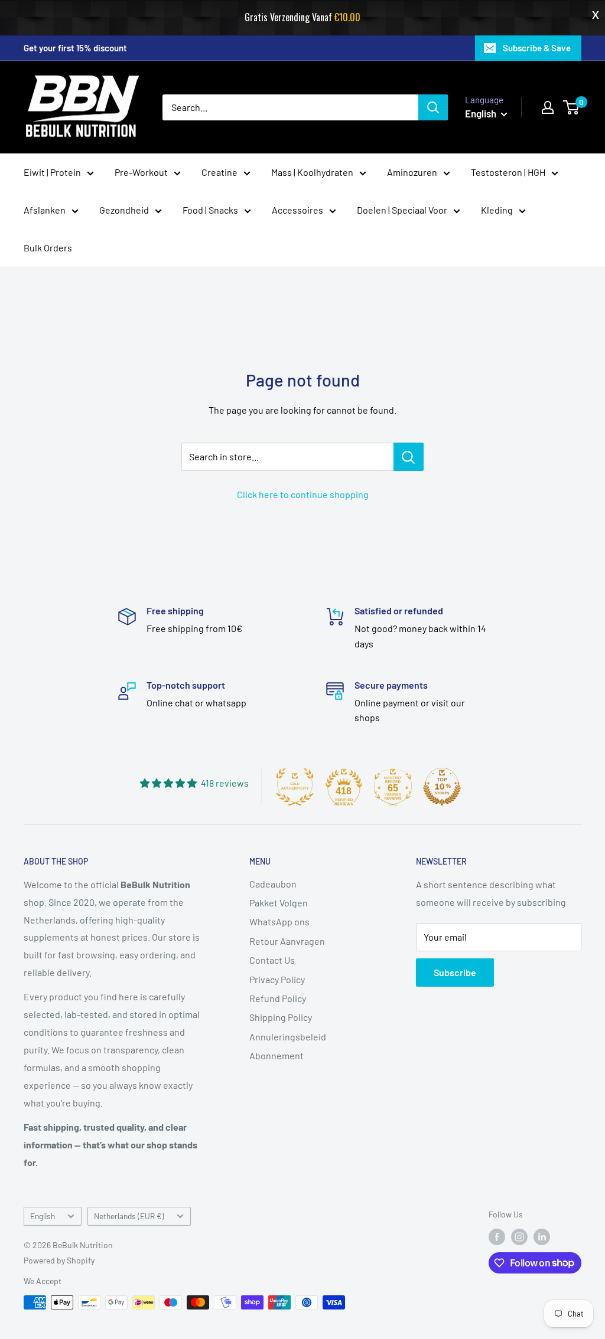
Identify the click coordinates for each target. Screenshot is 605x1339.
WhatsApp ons (279, 921)
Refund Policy (277, 998)
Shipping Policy (280, 1017)
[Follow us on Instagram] (519, 1237)
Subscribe (455, 972)
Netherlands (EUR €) (129, 1216)
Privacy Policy (277, 979)
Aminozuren (412, 172)
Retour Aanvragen (287, 941)
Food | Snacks (210, 209)
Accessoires (297, 209)
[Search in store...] (408, 457)
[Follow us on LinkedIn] (542, 1237)
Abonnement (276, 1055)
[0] (571, 107)
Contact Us (272, 959)
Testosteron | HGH (508, 172)
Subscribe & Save (537, 47)
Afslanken (45, 209)
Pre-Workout (141, 172)
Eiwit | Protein (52, 172)
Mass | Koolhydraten (312, 172)
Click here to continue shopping (303, 494)
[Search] (433, 107)
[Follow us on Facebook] (497, 1237)
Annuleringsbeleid (287, 1036)
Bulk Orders (48, 247)
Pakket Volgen (278, 902)
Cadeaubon (273, 883)
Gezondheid (124, 209)
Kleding (497, 209)
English (42, 1216)
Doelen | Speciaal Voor (402, 209)
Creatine (219, 172)
